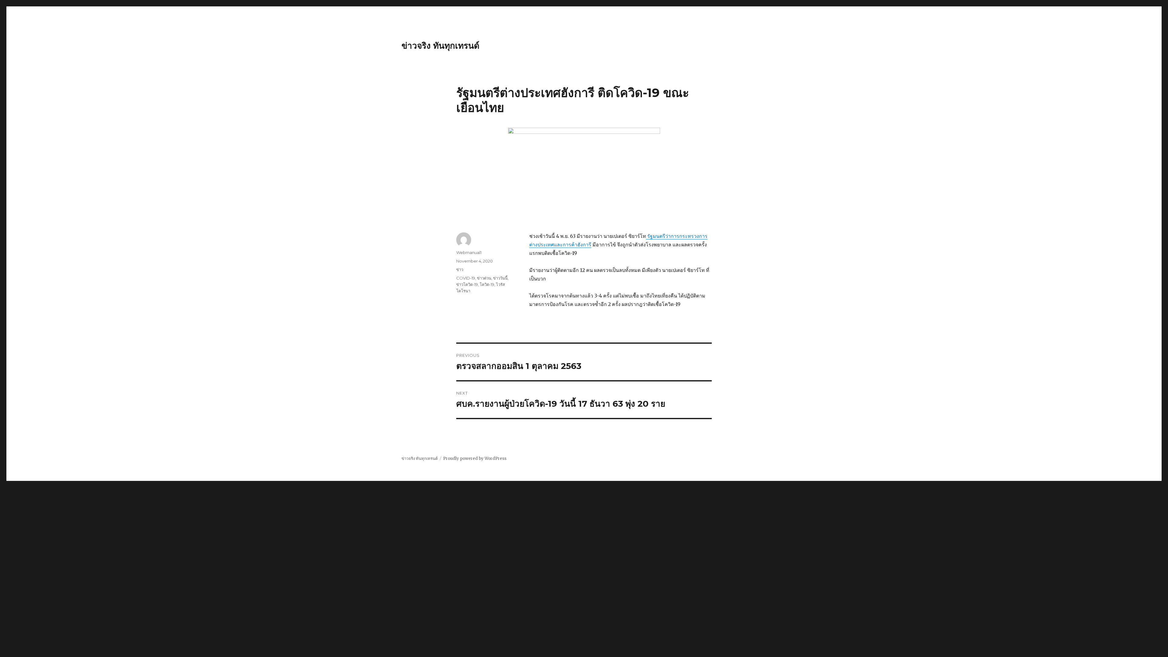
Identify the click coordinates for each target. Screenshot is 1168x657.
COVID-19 (465, 278)
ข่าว (459, 269)
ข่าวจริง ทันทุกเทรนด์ (440, 45)
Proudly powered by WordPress (474, 458)
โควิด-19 (487, 284)
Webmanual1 (468, 252)
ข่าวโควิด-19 (467, 284)
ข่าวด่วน (484, 278)
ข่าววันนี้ (500, 278)
